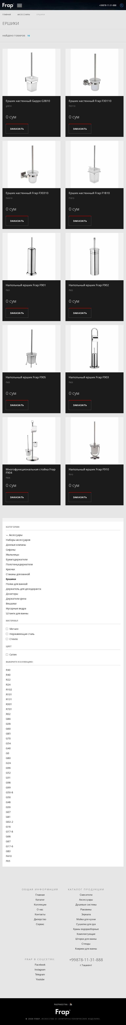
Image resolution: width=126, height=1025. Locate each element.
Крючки (10, 569)
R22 (8, 679)
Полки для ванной (16, 584)
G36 (8, 807)
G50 (8, 797)
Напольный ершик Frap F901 (26, 285)
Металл (14, 628)
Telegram (40, 974)
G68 (8, 836)
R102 (9, 689)
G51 (8, 777)
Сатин (13, 654)
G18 (8, 826)
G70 (8, 738)
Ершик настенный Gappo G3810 (28, 101)
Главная (6, 14)
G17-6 (9, 846)
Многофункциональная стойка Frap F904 (30, 470)
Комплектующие (86, 934)
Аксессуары (24, 14)
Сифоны (10, 549)
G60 (8, 728)
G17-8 (9, 831)
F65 (8, 860)
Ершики (41, 14)
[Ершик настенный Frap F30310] (31, 164)
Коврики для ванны (86, 948)
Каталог (40, 899)
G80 (8, 758)
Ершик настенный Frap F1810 (89, 193)
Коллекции (40, 904)
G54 (8, 743)
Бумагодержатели (17, 559)
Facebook (40, 964)
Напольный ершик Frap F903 (89, 377)
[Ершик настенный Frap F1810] (94, 164)
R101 (9, 694)
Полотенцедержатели (19, 564)
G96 (8, 767)
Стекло (14, 639)
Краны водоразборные (86, 929)
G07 (8, 811)
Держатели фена (16, 598)
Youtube (40, 979)
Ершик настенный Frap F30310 (27, 193)
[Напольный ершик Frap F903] (94, 348)
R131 (9, 699)
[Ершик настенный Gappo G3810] (31, 72)
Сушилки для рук (86, 924)
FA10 (9, 856)
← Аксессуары (14, 535)
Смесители (86, 894)
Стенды (86, 943)
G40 (8, 748)
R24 (8, 684)
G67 (8, 841)
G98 (8, 782)
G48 (8, 802)
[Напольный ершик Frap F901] (31, 256)
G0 (7, 753)
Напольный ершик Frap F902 (89, 285)
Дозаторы (12, 593)
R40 (8, 674)
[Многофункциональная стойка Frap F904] (31, 440)
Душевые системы (86, 904)
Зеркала (86, 914)
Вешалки (11, 603)
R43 (8, 669)
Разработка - (62, 1004)
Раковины (86, 909)
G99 (8, 787)
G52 (8, 772)
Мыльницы (12, 554)
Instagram (40, 969)
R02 (8, 714)
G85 (8, 733)
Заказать (17, 128)
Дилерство (40, 919)
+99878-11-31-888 (107, 5)
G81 (8, 816)
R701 (9, 709)
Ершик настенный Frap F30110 (90, 101)
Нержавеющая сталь (22, 633)
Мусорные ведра (16, 608)
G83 (8, 851)
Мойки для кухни (86, 919)
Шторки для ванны (86, 938)
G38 (8, 723)
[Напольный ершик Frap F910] (94, 440)
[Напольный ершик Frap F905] (31, 348)
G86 (8, 718)
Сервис (40, 924)
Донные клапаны (16, 544)
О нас (40, 909)
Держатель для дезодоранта (23, 588)
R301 (9, 704)
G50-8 (9, 792)
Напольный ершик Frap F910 (89, 469)
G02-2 (9, 821)
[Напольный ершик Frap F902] (94, 256)
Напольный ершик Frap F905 (26, 377)
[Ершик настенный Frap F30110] (94, 72)
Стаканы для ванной (18, 574)
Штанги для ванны (17, 613)
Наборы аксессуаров (18, 539)
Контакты (40, 914)
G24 (8, 763)
